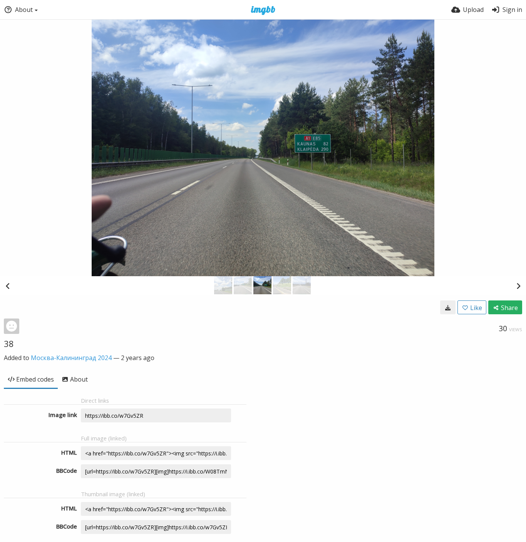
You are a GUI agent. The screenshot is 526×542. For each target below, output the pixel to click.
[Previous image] (7, 286)
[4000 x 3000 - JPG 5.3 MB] (448, 307)
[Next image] (518, 286)
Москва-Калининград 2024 (71, 358)
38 (9, 343)
